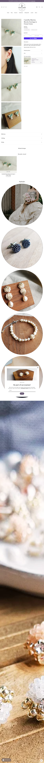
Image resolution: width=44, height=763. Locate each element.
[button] (39, 7)
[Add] (41, 62)
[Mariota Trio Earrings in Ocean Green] (27, 60)
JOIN (22, 393)
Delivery (3, 134)
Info (24, 53)
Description (26, 41)
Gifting (3, 138)
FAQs (2, 142)
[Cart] (42, 7)
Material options (27, 50)
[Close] (37, 367)
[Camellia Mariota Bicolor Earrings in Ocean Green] (8, 164)
